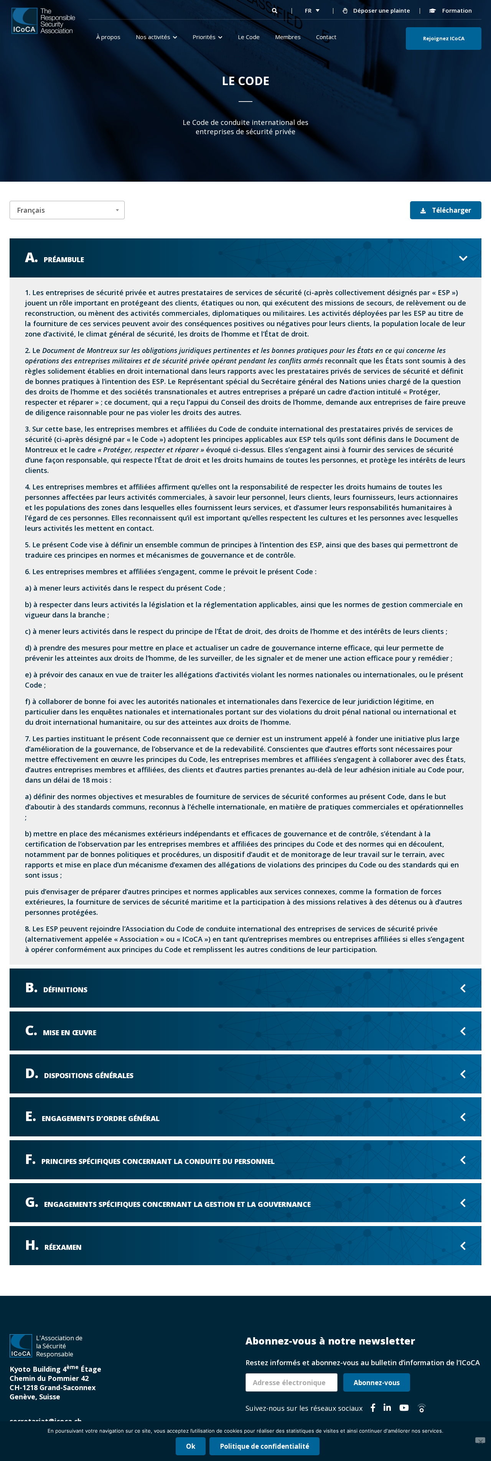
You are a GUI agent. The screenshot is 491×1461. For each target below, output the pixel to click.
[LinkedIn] (387, 1409)
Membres (288, 37)
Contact (326, 37)
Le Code (249, 37)
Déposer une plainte (381, 10)
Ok (190, 1446)
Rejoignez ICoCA (444, 38)
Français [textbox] (31, 210)
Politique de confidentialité (264, 1446)
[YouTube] (404, 1409)
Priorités (204, 37)
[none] (312, 10)
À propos (108, 37)
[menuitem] (312, 10)
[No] (480, 1440)
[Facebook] (373, 1409)
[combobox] (67, 210)
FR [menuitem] (308, 10)
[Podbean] (421, 1409)
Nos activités (153, 37)
